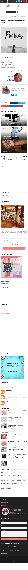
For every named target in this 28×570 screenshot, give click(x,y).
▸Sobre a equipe (5, 504)
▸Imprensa (4, 505)
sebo (18, 486)
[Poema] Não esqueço (8, 123)
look (22, 478)
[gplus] (26, 1)
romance (3, 486)
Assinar (14, 248)
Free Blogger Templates (8, 558)
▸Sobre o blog (4, 502)
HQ (2, 472)
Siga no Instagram (5, 313)
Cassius (7, 401)
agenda (13, 472)
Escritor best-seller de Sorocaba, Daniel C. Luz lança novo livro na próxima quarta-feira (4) (17, 425)
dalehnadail (8, 396)
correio (14, 475)
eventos (10, 478)
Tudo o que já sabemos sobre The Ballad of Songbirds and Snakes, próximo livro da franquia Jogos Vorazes (17, 457)
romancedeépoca (11, 486)
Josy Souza (14, 87)
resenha (21, 483)
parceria (19, 480)
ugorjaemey (8, 390)
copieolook (9, 475)
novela (13, 480)
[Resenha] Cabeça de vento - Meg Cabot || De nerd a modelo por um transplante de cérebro (17, 449)
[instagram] (21, 1)
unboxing (8, 488)
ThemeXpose (22, 558)
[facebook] (16, 1)
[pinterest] (24, 1)
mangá (3, 480)
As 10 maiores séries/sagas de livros (17, 441)
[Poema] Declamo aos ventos (10, 136)
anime (18, 472)
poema (6, 16)
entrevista (3, 478)
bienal (23, 472)
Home (2, 12)
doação (20, 475)
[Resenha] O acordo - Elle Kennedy (17, 462)
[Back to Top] (14, 561)
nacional (8, 480)
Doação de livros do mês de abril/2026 (17, 410)
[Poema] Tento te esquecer (9, 150)
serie (22, 486)
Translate (12, 197)
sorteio (3, 488)
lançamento (16, 478)
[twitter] (19, 1)
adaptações (7, 472)
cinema (3, 475)
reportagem (15, 483)
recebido (8, 483)
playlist (24, 480)
